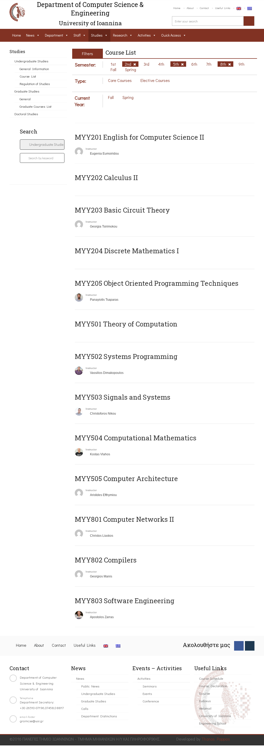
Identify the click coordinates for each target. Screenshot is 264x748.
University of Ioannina (215, 715)
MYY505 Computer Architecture (126, 478)
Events (147, 693)
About (190, 8)
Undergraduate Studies (31, 61)
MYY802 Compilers (106, 560)
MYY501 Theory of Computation (126, 324)
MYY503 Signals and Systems (122, 397)
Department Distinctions (99, 716)
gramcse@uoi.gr (32, 721)
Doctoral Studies (26, 114)
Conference (151, 701)
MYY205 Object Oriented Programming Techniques (156, 283)
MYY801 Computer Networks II (124, 519)
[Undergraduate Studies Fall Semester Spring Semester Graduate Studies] (42, 144)
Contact (204, 8)
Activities (144, 35)
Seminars (149, 686)
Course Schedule (211, 678)
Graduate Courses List (36, 106)
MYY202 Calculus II (106, 177)
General (25, 99)
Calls (84, 708)
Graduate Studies (26, 91)
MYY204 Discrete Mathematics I (127, 250)
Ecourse (204, 693)
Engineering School (212, 723)
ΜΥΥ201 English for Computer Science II (139, 137)
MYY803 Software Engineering (124, 600)
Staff (77, 35)
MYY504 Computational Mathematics (135, 437)
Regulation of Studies (35, 83)
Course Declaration (213, 686)
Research (120, 35)
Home (176, 8)
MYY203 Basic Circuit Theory (122, 210)
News (30, 35)
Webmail (205, 708)
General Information (34, 68)
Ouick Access (171, 35)
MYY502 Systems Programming (126, 356)
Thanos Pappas (215, 739)
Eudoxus (205, 701)
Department (54, 35)
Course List (28, 76)
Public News (90, 686)
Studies (97, 35)
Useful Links (222, 8)
